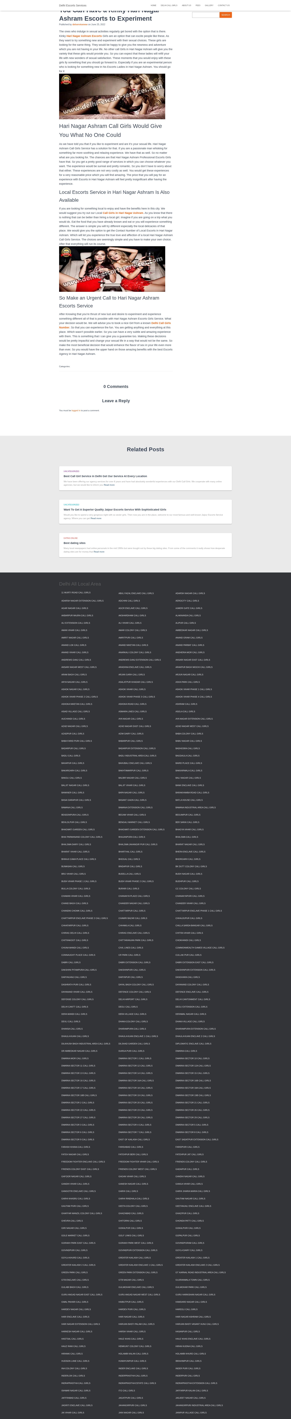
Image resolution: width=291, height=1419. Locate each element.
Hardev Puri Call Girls (132, 1309)
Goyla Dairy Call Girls (189, 1250)
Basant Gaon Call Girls (132, 800)
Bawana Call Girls (72, 807)
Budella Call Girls (130, 874)
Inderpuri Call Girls (188, 1375)
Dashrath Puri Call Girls (76, 984)
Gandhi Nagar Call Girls (190, 1176)
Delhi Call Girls (169, 5)
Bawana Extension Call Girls (135, 807)
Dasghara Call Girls (188, 977)
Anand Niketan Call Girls (133, 645)
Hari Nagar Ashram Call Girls (193, 1317)
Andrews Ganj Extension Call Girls (140, 660)
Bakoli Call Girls (71, 778)
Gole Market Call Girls (75, 1235)
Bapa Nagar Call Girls (131, 792)
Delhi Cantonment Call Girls (193, 999)
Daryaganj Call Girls (74, 977)
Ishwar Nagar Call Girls (75, 1390)
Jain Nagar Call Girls (131, 1412)
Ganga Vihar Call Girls (189, 1184)
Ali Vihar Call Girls (130, 623)
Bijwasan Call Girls (73, 866)
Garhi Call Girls (128, 1191)
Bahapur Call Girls (72, 763)
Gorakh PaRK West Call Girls (136, 1243)
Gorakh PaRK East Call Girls (78, 1243)
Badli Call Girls (70, 755)
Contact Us (224, 5)
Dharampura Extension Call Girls (196, 1029)
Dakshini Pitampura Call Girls (79, 970)
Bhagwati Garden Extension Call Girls (141, 829)
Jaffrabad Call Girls (73, 1398)
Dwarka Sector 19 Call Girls (135, 1095)
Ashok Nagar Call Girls (75, 689)
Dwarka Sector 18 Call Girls (135, 1088)
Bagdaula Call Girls (187, 755)
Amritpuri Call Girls (131, 637)
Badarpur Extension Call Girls (137, 748)
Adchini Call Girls (129, 601)
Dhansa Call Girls (72, 1029)
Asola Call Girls (185, 711)
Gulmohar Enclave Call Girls (136, 1287)
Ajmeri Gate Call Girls (189, 608)
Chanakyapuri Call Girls (190, 896)
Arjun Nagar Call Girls (189, 674)
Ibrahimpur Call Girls (188, 1361)
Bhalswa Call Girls (187, 837)
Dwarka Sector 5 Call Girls (192, 1125)
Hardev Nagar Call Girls (76, 1309)
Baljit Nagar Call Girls (75, 785)
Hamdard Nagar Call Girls (191, 1302)
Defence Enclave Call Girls (192, 992)
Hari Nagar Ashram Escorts (84, 36)
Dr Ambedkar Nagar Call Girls (79, 1051)
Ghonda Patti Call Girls (190, 1221)
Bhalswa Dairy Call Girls (76, 844)
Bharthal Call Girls (130, 851)
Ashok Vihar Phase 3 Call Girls (137, 697)
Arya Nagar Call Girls (74, 682)
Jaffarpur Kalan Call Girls (192, 1390)
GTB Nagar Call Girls (131, 1280)
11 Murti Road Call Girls (75, 592)
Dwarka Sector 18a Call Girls (193, 1088)
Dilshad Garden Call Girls (134, 1043)
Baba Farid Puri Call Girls (76, 741)
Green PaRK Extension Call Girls (138, 1272)
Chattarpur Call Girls (132, 911)
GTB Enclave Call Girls (75, 1280)
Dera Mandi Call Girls (74, 1014)
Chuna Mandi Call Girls (75, 947)
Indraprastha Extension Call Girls (196, 1383)
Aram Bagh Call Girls (74, 674)
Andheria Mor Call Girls (190, 652)
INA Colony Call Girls (74, 1368)
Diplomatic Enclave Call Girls (193, 1043)
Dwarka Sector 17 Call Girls (78, 1088)
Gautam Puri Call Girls (75, 1206)
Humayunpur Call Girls (132, 1361)
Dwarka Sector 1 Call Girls (135, 1058)
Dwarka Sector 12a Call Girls (193, 1065)
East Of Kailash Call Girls (134, 1139)
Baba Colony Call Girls (189, 733)
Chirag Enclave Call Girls (134, 933)
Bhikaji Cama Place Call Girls (78, 859)
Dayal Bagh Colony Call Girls (136, 984)
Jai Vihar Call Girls (72, 1412)
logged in (76, 410)
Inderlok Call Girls (73, 1375)
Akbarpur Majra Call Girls (77, 615)
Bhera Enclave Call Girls (190, 851)
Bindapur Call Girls (130, 866)
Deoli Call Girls (128, 1007)
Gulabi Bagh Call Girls (74, 1287)
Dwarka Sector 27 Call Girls (78, 1117)
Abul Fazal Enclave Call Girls (136, 593)
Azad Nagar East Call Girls (135, 726)
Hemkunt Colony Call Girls (135, 1346)
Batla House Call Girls (189, 800)
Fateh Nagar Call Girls (75, 1154)
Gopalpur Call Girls (188, 1235)
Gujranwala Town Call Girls (193, 1280)
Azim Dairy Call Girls (131, 733)
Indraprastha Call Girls (75, 1383)
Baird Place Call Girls (189, 763)
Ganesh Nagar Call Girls (133, 1184)
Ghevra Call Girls (72, 1221)
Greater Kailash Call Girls (135, 1257)
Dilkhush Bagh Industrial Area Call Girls (85, 1043)
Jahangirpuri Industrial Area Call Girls (199, 1405)
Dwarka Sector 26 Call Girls (192, 1110)
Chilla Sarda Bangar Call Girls (194, 925)
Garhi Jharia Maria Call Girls (193, 1191)
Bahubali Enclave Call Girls (135, 763)
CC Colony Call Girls (188, 888)
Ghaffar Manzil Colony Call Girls (81, 1213)
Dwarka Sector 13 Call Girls (78, 1073)
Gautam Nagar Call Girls (190, 1198)
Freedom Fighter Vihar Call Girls (139, 1161)
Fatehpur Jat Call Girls (190, 1154)
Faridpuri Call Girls (187, 1147)
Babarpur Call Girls (131, 741)
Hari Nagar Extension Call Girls (80, 1324)
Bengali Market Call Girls (134, 822)
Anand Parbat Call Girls (190, 645)
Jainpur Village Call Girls (191, 1412)
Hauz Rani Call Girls (73, 1346)
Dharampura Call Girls (132, 1029)
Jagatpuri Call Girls (131, 1398)
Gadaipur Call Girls (187, 1169)
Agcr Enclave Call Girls (133, 608)
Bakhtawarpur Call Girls (133, 770)
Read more (109, 485)
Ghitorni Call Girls (130, 1221)
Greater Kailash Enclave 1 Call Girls (141, 1265)
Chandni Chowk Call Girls (76, 911)
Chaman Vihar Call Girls (75, 896)
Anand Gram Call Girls (189, 637)
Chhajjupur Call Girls (189, 918)
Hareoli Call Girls (186, 1309)
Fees (198, 5)
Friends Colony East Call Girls (80, 1169)
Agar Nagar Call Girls (74, 608)
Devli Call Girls (70, 1021)
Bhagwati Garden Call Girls (78, 829)
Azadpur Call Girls (72, 733)
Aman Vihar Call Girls (74, 630)
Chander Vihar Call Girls (191, 903)
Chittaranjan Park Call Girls (136, 940)
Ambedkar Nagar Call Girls (192, 630)
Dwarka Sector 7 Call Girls (135, 1132)
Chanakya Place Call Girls (134, 896)
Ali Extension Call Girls (75, 623)
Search (225, 15)
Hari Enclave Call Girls (75, 1317)
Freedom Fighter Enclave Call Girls (83, 1161)
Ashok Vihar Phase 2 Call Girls (79, 697)
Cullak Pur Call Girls (188, 955)
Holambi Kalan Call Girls (133, 1353)
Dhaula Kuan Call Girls (75, 1036)
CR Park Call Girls (129, 955)
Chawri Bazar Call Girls (133, 918)
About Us (186, 5)
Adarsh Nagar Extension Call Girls (82, 601)
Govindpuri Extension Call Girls (138, 1250)
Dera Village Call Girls (132, 1014)
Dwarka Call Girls (186, 1051)
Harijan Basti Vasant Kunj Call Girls (197, 1324)
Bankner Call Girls (72, 792)
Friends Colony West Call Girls (138, 1169)
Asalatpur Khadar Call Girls (136, 682)
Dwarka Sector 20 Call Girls (135, 1102)
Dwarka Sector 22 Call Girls (78, 1110)
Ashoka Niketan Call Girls (76, 704)
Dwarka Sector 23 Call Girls (135, 1110)
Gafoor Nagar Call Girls (76, 1176)
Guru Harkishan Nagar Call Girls (195, 1294)
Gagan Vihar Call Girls (132, 1176)
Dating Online (71, 538)
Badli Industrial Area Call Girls (137, 755)
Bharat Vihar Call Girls (75, 851)
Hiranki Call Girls (72, 1353)
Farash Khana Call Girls (75, 1147)
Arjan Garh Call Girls (132, 674)
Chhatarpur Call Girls (74, 925)
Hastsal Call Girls (72, 1339)
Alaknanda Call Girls (188, 615)
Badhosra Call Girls (188, 748)
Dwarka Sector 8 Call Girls (192, 1132)
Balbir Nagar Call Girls (133, 778)
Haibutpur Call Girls (131, 1302)
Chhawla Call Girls (130, 925)
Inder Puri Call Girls (188, 1368)
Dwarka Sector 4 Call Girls (135, 1125)
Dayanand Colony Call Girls (192, 984)
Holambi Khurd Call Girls (191, 1353)
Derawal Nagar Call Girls (191, 1014)
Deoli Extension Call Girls (191, 1007)
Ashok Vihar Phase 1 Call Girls (194, 689)
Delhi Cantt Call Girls (74, 1007)
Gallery (209, 5)
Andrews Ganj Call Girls (76, 660)
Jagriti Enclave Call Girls (76, 1405)
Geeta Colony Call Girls (133, 1206)
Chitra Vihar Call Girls (189, 933)
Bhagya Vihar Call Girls (190, 829)
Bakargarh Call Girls (74, 770)
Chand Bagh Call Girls (74, 903)
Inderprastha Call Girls (133, 1375)
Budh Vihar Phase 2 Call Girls (136, 881)
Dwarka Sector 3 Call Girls (77, 1125)
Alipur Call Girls (186, 623)
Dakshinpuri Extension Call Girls (195, 970)
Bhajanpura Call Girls (132, 837)
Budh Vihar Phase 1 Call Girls (78, 881)
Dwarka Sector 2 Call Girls (77, 1102)
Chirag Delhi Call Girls (75, 933)
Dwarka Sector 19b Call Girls (193, 1095)
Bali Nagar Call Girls (188, 778)
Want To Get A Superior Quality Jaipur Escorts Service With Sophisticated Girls (115, 509)
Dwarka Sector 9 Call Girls (77, 1139)
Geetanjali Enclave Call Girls (193, 1206)
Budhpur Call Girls (187, 881)
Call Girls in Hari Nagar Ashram (123, 212)
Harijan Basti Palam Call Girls (136, 1324)
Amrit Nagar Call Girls (75, 637)
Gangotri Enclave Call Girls (78, 1191)
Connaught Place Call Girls (78, 955)
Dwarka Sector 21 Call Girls (192, 1102)
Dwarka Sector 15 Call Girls (192, 1073)
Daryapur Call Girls (131, 977)
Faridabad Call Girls (131, 1147)
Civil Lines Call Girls (131, 947)
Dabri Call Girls (70, 962)
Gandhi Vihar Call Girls (75, 1184)
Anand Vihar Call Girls (74, 652)
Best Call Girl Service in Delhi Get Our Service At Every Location (105, 476)
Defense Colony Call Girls (77, 999)
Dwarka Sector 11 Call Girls (78, 1065)
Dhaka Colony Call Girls (133, 1021)
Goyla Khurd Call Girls (75, 1257)
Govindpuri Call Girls (74, 1250)
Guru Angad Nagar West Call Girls (139, 1294)
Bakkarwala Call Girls (189, 770)
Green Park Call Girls (74, 1272)
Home (153, 5)
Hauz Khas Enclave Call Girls (193, 1339)
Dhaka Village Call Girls (190, 1021)
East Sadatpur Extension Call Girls (197, 1139)
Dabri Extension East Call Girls (194, 962)
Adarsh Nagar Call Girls (190, 593)
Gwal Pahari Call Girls (74, 1302)
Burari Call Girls (129, 888)
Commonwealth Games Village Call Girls (200, 947)
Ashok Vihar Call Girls (132, 689)
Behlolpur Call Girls (74, 822)
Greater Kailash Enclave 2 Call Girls (198, 1265)
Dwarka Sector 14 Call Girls (135, 1073)
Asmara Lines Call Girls (133, 711)
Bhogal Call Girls (129, 859)
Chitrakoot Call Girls (74, 940)
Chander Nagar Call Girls (134, 903)
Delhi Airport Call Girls (133, 999)
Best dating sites (74, 543)
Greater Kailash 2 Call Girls (78, 1265)
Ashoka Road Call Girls (132, 704)
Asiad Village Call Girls (75, 711)
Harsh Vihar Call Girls (132, 1331)
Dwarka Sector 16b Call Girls (193, 1080)
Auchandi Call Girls (73, 719)
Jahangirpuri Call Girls (133, 1405)
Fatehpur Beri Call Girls (133, 1154)
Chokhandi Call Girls (188, 940)
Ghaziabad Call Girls (131, 1213)
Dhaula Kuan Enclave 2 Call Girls (195, 1036)
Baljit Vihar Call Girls (132, 785)
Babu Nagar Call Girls (189, 741)
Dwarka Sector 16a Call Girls (136, 1080)
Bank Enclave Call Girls (190, 785)
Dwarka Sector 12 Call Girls (135, 1065)
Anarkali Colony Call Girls (135, 652)
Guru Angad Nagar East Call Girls (81, 1294)
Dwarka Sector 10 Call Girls (192, 1058)
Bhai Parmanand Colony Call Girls (81, 837)
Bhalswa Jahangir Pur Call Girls (138, 844)
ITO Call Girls (127, 1390)
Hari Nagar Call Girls (131, 1317)
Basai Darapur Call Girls (76, 800)
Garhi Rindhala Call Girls (134, 1198)
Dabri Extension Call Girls (134, 962)
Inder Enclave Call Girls (133, 1368)
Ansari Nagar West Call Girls (79, 667)
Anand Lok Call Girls (73, 645)
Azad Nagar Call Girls (74, 726)
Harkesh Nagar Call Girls (76, 1331)
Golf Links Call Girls (131, 1235)
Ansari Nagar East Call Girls (193, 660)
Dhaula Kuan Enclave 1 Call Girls (138, 1036)
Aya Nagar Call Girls (131, 719)
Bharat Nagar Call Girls (190, 844)
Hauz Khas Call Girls (131, 1339)
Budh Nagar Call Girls (189, 874)
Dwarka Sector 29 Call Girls (192, 1117)
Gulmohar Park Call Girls (191, 1287)
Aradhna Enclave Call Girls (135, 667)
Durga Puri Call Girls (131, 1051)
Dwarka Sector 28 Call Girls (135, 1117)
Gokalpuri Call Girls (188, 1228)
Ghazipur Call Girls (187, 1213)
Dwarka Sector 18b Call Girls (79, 1095)
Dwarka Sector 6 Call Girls (77, 1132)
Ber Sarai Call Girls (187, 822)
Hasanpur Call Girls (188, 1331)
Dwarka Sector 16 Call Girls (78, 1080)
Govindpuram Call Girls (190, 1243)
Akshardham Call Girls (132, 615)
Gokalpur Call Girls (131, 1228)
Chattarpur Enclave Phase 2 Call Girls (84, 918)
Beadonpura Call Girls (75, 815)
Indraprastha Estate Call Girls (137, 1383)
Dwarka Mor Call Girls (75, 1058)
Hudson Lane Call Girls (75, 1361)
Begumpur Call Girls (188, 815)
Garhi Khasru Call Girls (75, 1198)
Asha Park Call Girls (188, 682)
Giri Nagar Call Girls (74, 1228)
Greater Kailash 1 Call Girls (192, 1257)
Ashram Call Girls (186, 704)
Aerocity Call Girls (187, 601)
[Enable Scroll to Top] (285, 1413)
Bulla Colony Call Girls (75, 888)
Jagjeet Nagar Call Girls (191, 1398)
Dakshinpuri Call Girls (132, 970)
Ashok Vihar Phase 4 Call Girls (194, 697)
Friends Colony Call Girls (191, 1161)
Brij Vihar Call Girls (73, 874)
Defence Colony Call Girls (135, 992)
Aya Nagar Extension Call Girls (194, 719)
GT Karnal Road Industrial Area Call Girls (201, 1272)
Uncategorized (71, 471)
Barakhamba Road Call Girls (192, 792)
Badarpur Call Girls (73, 748)
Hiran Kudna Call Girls (189, 1346)
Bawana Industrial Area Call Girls (196, 807)
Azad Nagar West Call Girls (192, 726)
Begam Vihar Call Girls (132, 815)
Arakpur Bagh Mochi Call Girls (194, 667)
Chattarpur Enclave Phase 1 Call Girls (199, 911)
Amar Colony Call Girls (133, 630)
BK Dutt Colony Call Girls (191, 866)
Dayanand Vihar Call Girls (76, 992)
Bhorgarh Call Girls (188, 859)
